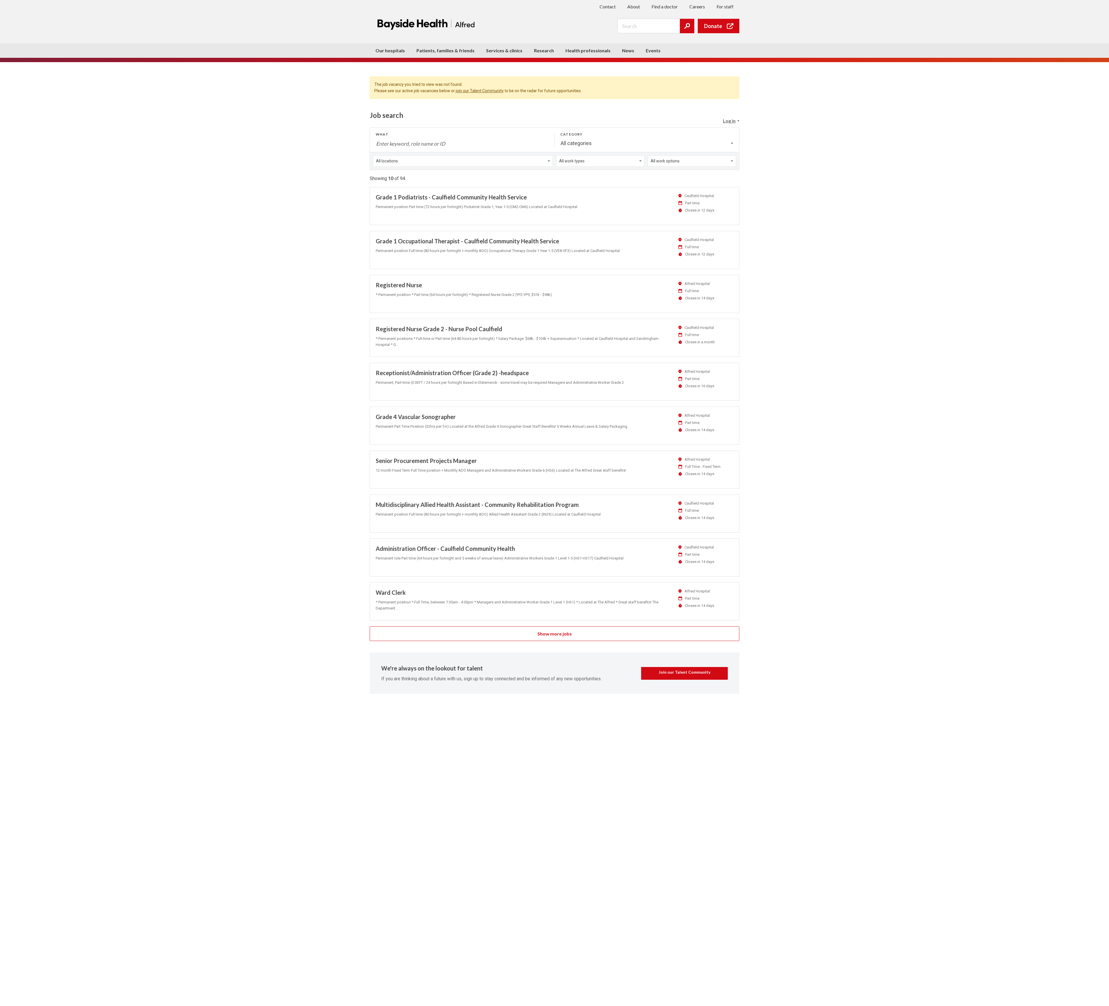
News (628, 50)
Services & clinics (504, 50)
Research (544, 50)
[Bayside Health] (427, 24)
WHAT (382, 134)
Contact (608, 6)
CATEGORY (571, 134)
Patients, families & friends (445, 50)
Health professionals (588, 50)
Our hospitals (390, 50)
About (633, 6)
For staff (725, 6)
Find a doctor (665, 6)
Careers (697, 6)
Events (653, 50)
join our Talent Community (480, 90)
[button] (731, 121)
